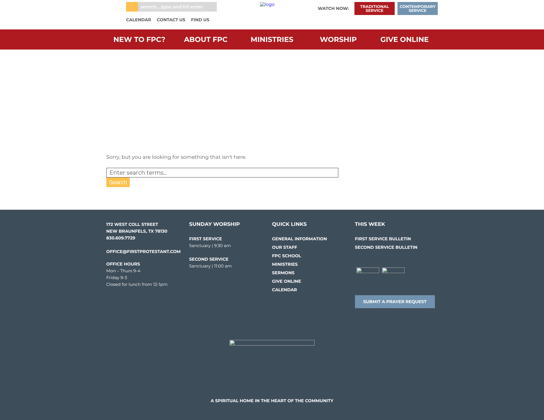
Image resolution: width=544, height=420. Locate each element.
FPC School (286, 255)
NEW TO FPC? (139, 39)
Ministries (272, 39)
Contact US (171, 19)
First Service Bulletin (383, 238)
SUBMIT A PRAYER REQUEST (395, 301)
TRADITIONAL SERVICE (374, 8)
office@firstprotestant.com (143, 251)
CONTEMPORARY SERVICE (418, 8)
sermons (283, 272)
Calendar (138, 19)
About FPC (206, 39)
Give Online (405, 39)
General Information (299, 238)
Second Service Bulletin (386, 247)
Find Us (200, 19)
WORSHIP (338, 39)
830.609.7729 (120, 238)
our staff (284, 247)
